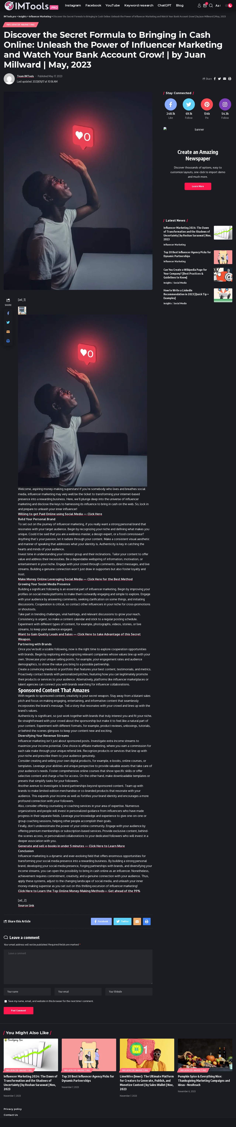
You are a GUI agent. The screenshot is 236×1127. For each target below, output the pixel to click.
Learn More (198, 186)
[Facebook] (171, 109)
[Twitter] (189, 109)
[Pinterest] (207, 109)
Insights (168, 282)
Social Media (180, 282)
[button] (85, 401)
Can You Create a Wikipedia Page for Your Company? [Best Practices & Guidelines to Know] (185, 273)
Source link (26, 905)
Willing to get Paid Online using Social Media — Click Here (60, 514)
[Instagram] (225, 109)
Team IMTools (25, 76)
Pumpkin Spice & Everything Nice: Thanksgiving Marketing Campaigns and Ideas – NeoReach (204, 1081)
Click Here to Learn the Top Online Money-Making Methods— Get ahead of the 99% (79, 891)
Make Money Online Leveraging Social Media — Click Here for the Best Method (75, 579)
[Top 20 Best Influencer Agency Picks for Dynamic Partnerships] (223, 257)
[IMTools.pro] (31, 5)
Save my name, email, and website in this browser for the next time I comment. (50, 1001)
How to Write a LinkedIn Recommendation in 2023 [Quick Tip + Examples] (186, 294)
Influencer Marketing (21, 24)
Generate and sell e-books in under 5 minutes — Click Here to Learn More (71, 846)
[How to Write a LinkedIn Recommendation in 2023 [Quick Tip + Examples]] (223, 295)
